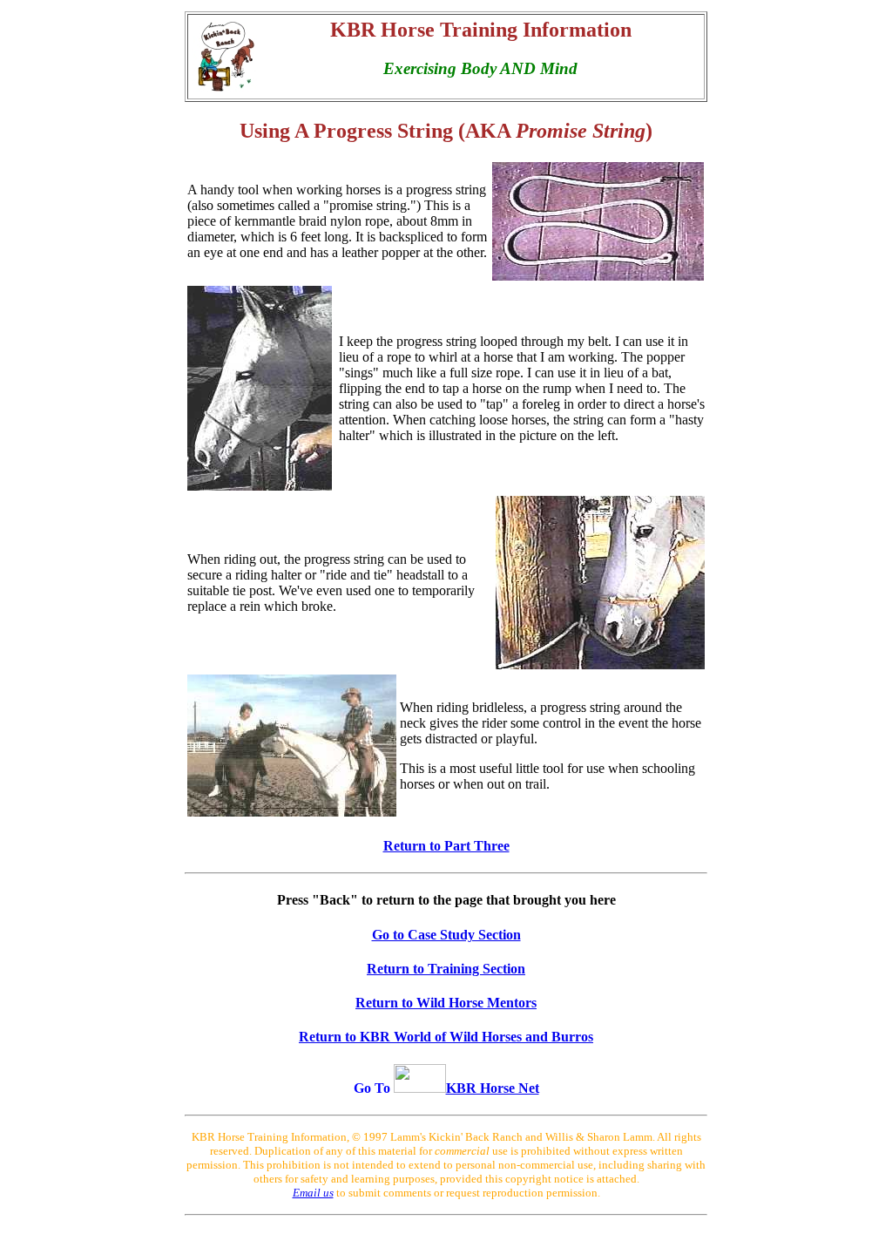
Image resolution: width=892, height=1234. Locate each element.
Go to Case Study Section (446, 934)
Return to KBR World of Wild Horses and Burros (446, 1036)
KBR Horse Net (492, 1088)
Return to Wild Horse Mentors (446, 1002)
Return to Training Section (446, 968)
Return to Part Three (446, 845)
